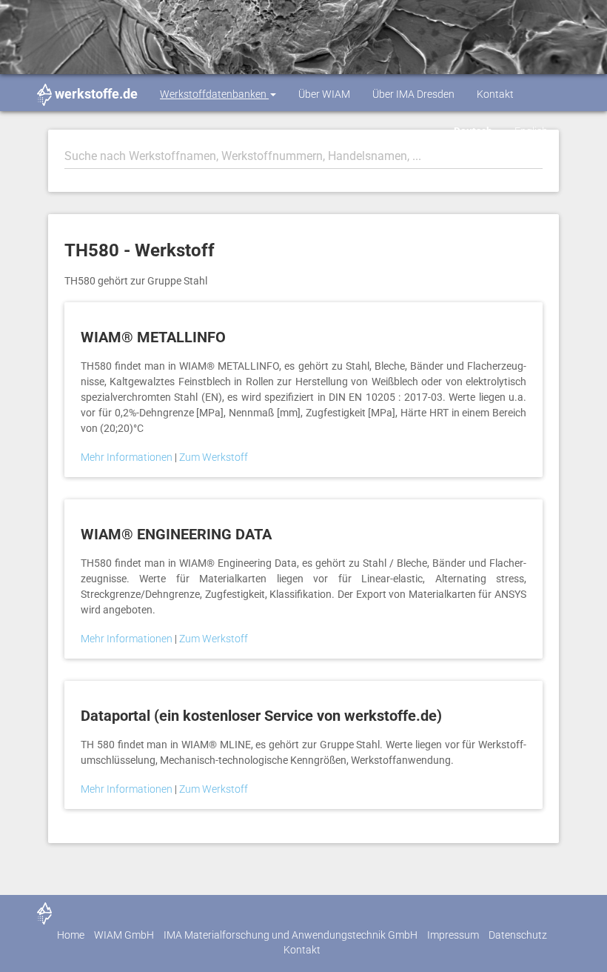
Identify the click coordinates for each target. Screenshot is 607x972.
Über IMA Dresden (413, 94)
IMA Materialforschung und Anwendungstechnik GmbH (290, 935)
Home (70, 935)
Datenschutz (518, 935)
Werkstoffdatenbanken (214, 94)
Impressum (453, 935)
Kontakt (495, 94)
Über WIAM (324, 94)
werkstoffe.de (96, 93)
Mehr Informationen (128, 457)
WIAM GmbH (124, 935)
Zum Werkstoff (213, 457)
